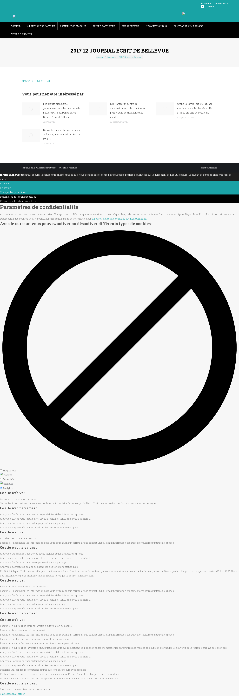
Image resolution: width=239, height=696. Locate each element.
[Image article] (31, 108)
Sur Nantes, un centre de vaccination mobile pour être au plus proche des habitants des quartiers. (128, 110)
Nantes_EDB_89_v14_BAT (36, 80)
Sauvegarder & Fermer (12, 693)
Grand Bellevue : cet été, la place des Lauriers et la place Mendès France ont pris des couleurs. (194, 108)
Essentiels (8, 479)
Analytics (8, 488)
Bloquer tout (9, 470)
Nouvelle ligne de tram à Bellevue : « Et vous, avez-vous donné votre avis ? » (61, 134)
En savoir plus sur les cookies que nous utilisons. (119, 218)
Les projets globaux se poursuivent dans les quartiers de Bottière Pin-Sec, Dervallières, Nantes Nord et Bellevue (61, 110)
